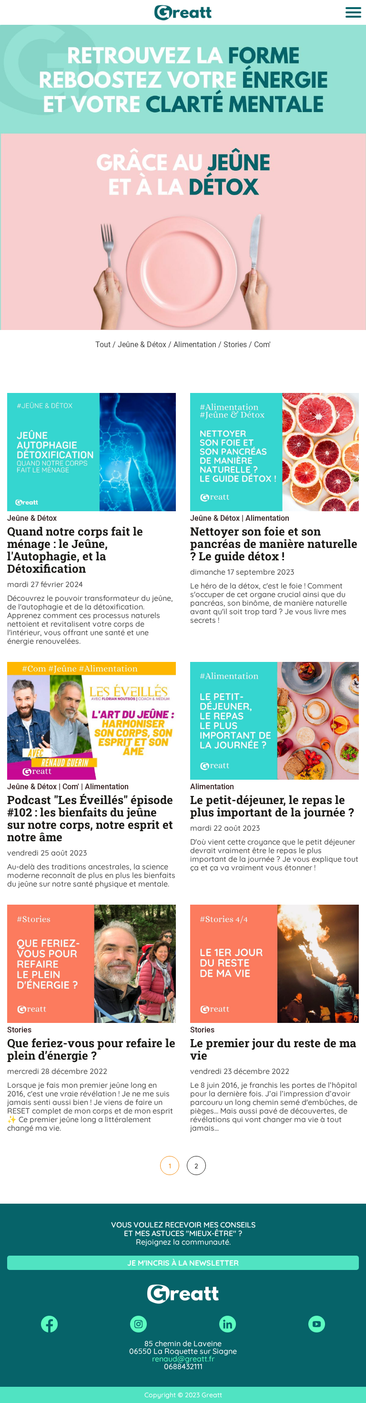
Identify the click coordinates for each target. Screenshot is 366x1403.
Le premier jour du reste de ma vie (273, 1049)
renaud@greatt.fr (183, 1358)
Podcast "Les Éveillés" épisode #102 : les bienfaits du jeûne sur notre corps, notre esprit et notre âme (90, 818)
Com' (70, 786)
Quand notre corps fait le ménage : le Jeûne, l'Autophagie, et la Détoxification (75, 550)
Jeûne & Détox (32, 518)
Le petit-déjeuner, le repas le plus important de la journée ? (272, 806)
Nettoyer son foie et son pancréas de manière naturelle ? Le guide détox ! (273, 544)
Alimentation (267, 518)
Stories (19, 1029)
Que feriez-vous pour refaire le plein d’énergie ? (91, 1049)
